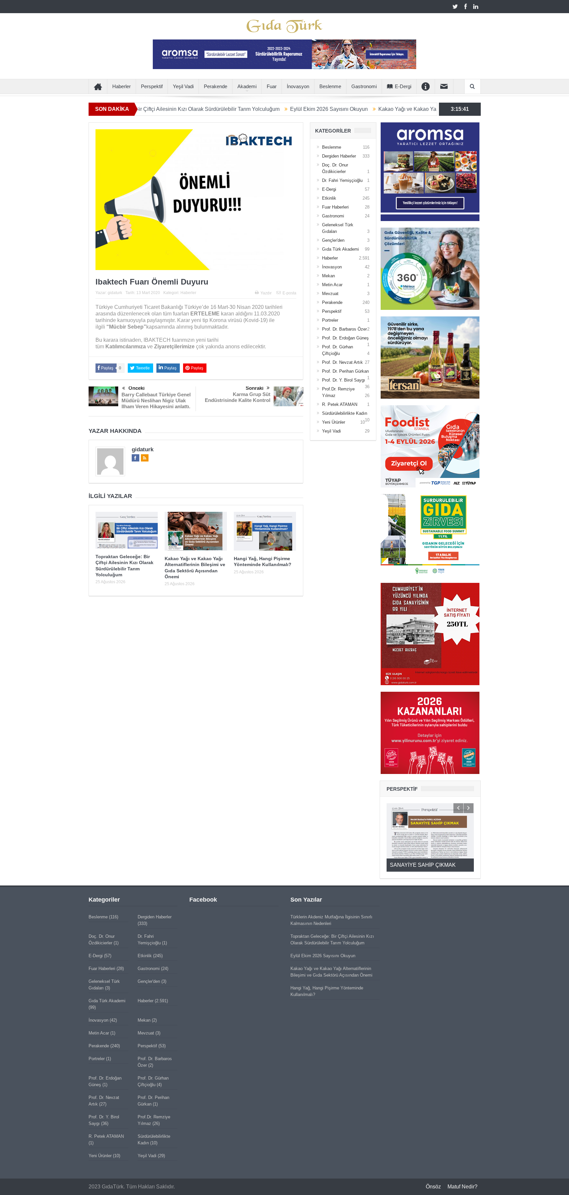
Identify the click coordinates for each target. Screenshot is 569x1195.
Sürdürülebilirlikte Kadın (344, 413)
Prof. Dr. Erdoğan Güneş (345, 338)
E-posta (289, 293)
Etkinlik (329, 198)
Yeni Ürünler (333, 422)
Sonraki (254, 388)
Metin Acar (332, 284)
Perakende (215, 86)
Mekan (328, 275)
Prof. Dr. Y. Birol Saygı (343, 380)
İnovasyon (298, 86)
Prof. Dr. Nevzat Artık (342, 362)
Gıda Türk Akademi (340, 249)
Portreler (330, 320)
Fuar (272, 86)
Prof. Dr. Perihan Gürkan (345, 371)
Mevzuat (330, 293)
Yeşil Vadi (183, 86)
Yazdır (266, 293)
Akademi (247, 86)
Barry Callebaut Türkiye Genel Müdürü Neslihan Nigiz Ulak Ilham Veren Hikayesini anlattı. (156, 400)
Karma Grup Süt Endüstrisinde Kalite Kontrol (237, 397)
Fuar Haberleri (335, 207)
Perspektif (152, 86)
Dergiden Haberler (339, 156)
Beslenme (330, 86)
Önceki (136, 388)
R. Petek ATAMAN (339, 404)
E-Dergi (403, 86)
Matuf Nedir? (462, 1186)
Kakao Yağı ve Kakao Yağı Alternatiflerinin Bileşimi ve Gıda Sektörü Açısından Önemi (429, 109)
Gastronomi (364, 86)
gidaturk (115, 292)
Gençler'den (333, 240)
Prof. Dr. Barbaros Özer (344, 329)
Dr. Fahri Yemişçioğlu (342, 180)
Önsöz (433, 1186)
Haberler (121, 86)
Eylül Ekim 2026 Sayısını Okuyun (280, 109)
